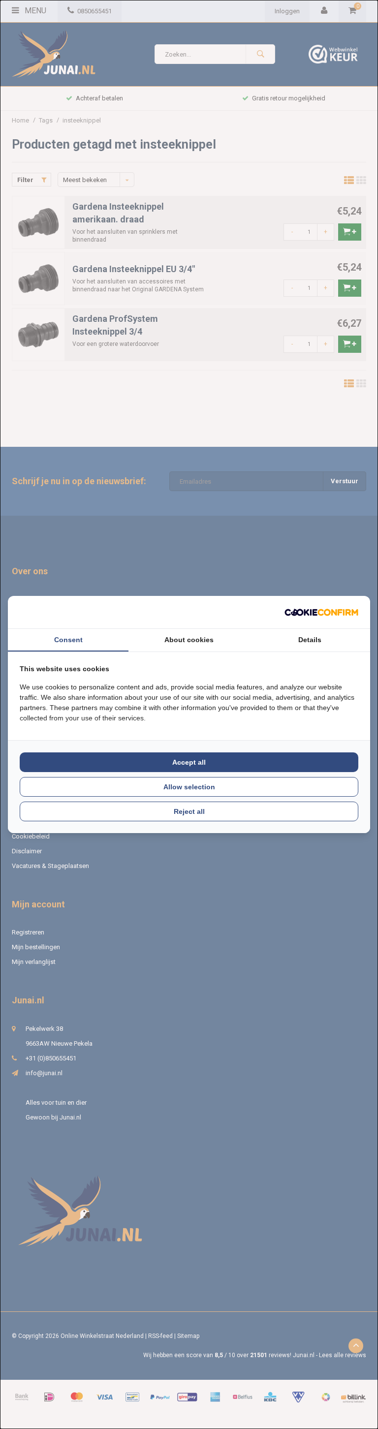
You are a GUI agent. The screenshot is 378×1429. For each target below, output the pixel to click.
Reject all (189, 811)
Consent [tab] (68, 640)
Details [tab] (309, 640)
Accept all (189, 762)
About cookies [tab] (189, 640)
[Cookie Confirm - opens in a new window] (321, 612)
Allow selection (189, 787)
